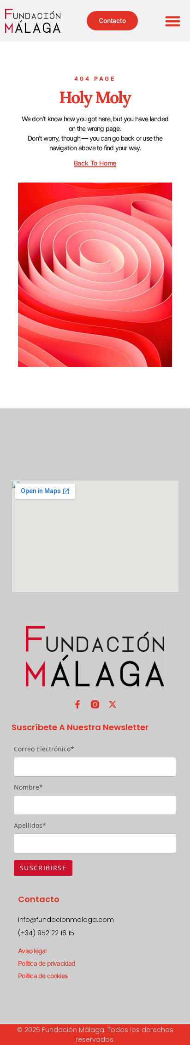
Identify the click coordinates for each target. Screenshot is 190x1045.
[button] (173, 21)
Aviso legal (32, 951)
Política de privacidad (46, 963)
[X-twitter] (112, 704)
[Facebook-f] (77, 704)
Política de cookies (42, 976)
